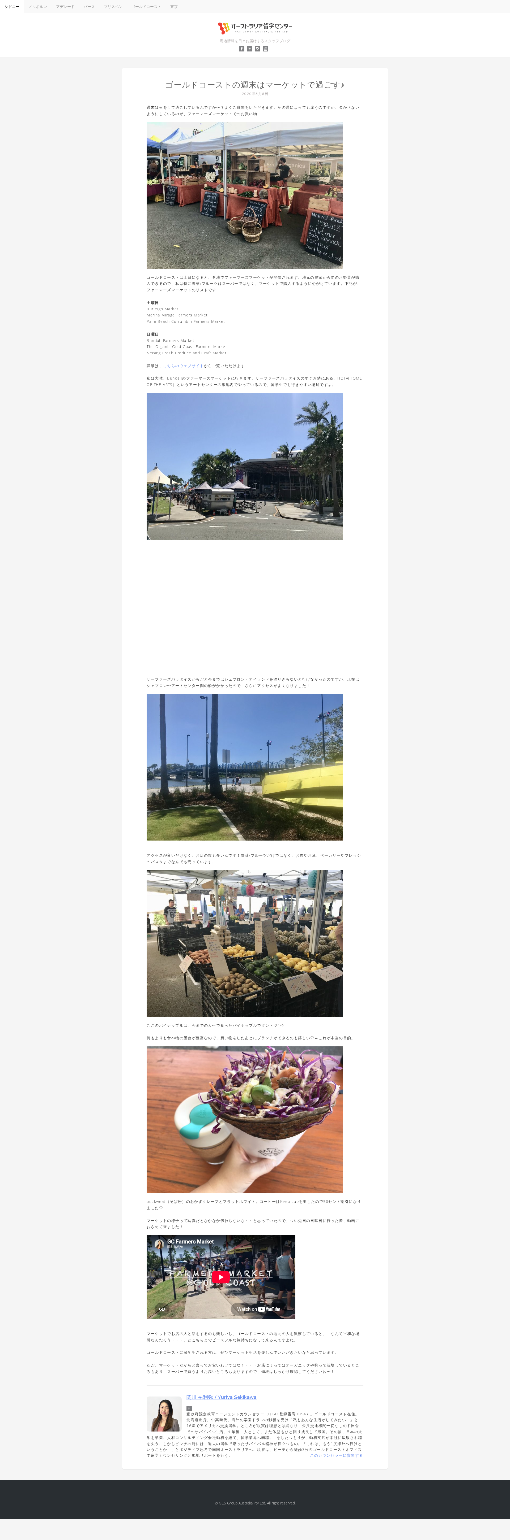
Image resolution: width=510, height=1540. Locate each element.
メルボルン (37, 6)
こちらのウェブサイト (183, 365)
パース (89, 6)
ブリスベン (113, 6)
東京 (174, 6)
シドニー (12, 6)
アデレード (65, 6)
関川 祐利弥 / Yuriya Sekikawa (221, 1397)
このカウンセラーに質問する (336, 1455)
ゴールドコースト (146, 6)
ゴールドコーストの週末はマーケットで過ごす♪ (255, 85)
